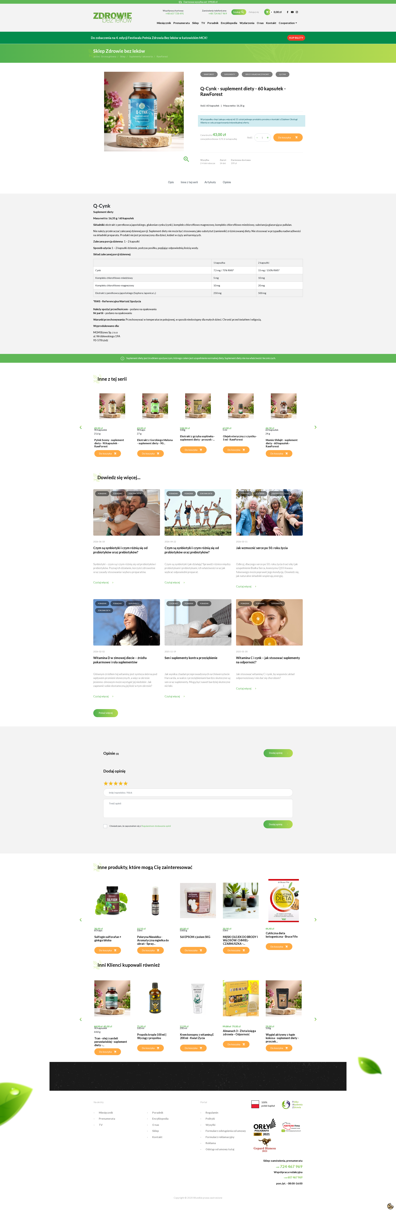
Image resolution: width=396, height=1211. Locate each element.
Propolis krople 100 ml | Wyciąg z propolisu (151, 1036)
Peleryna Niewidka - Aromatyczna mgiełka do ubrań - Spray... (153, 940)
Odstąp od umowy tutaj (220, 1149)
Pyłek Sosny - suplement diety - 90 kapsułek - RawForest (109, 443)
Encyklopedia (229, 23)
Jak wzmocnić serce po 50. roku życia (262, 548)
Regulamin (212, 1112)
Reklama (211, 1143)
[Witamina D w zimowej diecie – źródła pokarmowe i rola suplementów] (126, 621)
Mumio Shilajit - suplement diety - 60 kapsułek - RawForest (282, 443)
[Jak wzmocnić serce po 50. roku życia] (269, 512)
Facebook (287, 12)
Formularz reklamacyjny (220, 1137)
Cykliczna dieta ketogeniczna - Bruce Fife (282, 934)
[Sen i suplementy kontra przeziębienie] (198, 621)
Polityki (210, 1118)
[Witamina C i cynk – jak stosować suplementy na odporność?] (269, 621)
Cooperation (287, 23)
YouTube (292, 12)
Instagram (297, 12)
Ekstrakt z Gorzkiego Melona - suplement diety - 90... (155, 441)
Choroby (173, 603)
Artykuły (210, 182)
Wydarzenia (247, 23)
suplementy (229, 74)
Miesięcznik (164, 23)
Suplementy (134, 603)
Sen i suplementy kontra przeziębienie (191, 658)
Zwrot (223, 160)
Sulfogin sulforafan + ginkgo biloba (107, 938)
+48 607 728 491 (175, 13)
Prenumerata (181, 23)
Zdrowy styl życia (279, 493)
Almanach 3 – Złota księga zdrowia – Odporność (239, 1032)
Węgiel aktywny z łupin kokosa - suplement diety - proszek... (282, 1038)
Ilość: (250, 137)
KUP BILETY (296, 37)
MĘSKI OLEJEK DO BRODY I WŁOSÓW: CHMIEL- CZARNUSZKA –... (240, 940)
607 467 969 (293, 1177)
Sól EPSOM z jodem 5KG (195, 937)
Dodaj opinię (275, 752)
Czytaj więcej (101, 582)
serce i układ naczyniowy (257, 74)
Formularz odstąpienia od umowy (226, 1130)
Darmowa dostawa (241, 160)
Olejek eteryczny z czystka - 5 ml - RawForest (240, 438)
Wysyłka (204, 160)
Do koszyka (288, 137)
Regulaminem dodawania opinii (156, 826)
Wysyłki (210, 1124)
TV (203, 23)
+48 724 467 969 (218, 13)
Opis (171, 182)
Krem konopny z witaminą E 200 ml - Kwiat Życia (197, 1036)
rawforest (209, 74)
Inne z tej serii (189, 182)
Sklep (195, 23)
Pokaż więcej (106, 712)
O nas (260, 23)
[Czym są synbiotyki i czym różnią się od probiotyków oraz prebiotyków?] (126, 512)
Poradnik (212, 23)
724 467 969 (289, 1166)
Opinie (227, 182)
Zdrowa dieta (135, 493)
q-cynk (282, 74)
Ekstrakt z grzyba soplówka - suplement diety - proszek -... (197, 438)
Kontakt (271, 23)
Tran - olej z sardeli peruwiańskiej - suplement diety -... (110, 1042)
